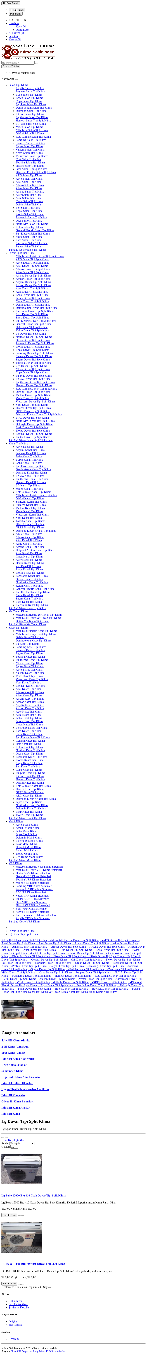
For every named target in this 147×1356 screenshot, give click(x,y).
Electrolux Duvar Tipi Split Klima (35, 311)
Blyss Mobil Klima (26, 834)
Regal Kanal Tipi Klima (29, 569)
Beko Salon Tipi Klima (29, 94)
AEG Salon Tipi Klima (29, 175)
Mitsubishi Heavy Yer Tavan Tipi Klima (38, 617)
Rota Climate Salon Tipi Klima (33, 136)
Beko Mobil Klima (26, 831)
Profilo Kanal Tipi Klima (30, 572)
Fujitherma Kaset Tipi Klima (32, 659)
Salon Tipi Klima (18, 84)
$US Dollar (15, 13)
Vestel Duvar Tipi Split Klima (32, 398)
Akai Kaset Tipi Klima (28, 688)
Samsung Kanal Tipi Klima (31, 501)
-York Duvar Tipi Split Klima (32, 982)
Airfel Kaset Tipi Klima (29, 669)
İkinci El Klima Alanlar (15, 1107)
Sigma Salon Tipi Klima (29, 146)
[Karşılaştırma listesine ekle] (22, 1215)
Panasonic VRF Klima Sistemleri (34, 889)
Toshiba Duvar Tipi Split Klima (33, 362)
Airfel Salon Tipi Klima (29, 178)
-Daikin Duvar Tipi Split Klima (84, 953)
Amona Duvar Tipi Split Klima (33, 275)
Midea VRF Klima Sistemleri (32, 882)
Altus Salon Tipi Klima (29, 188)
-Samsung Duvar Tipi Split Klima (104, 966)
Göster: (5, 1146)
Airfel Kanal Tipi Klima (29, 446)
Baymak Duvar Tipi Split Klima (34, 433)
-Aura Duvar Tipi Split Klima (74, 949)
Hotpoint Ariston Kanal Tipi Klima (35, 550)
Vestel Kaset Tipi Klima (29, 676)
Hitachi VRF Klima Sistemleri (33, 905)
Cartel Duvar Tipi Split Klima (32, 301)
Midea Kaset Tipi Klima (29, 663)
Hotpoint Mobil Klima (28, 847)
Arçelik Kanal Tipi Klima (30, 449)
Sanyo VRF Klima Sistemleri (32, 911)
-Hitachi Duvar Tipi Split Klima (70, 982)
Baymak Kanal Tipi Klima (31, 453)
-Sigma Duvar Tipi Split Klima (46, 969)
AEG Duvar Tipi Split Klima (32, 259)
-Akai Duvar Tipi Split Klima (53, 943)
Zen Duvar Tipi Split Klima (31, 365)
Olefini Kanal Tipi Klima (30, 498)
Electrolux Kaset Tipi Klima (32, 727)
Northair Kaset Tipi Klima (30, 750)
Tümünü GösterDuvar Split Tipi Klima (31, 440)
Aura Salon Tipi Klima (29, 198)
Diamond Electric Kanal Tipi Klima (36, 530)
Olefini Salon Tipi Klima (30, 133)
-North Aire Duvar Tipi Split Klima (95, 985)
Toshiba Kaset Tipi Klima (30, 656)
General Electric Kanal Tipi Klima (35, 588)
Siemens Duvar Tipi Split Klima (34, 356)
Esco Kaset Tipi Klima (28, 730)
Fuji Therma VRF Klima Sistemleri (36, 915)
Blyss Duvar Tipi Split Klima (32, 417)
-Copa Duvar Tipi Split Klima (54, 972)
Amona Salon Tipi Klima (30, 191)
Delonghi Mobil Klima (29, 837)
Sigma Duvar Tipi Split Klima (33, 359)
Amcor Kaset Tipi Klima (30, 701)
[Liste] (2, 1137)
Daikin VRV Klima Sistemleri (33, 873)
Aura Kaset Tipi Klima (29, 714)
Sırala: (5, 1143)
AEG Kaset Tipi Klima (29, 795)
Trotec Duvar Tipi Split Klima (33, 430)
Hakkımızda (15, 1301)
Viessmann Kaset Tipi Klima (32, 679)
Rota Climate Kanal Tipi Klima (33, 491)
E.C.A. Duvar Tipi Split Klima (33, 378)
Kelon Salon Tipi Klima (29, 227)
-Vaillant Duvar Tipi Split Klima (56, 978)
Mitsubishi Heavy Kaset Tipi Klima (36, 634)
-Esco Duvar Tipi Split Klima (69, 956)
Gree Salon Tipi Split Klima (31, 168)
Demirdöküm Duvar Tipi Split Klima (37, 307)
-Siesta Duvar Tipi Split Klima (105, 956)
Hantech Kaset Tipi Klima (30, 779)
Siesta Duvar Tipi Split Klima (32, 317)
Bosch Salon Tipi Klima (29, 97)
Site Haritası (15, 1324)
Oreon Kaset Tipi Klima (29, 753)
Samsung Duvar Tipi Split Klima (34, 353)
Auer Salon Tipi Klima (29, 194)
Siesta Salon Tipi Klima (29, 236)
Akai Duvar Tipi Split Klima (32, 265)
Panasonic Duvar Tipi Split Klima (35, 343)
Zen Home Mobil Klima (29, 856)
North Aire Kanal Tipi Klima (32, 582)
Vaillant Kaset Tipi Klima (30, 672)
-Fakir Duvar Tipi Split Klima (33, 988)
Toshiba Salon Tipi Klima (30, 162)
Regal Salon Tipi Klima (29, 210)
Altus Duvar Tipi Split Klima (32, 272)
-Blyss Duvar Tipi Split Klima (55, 985)
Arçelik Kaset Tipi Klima (30, 705)
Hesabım (14, 1338)
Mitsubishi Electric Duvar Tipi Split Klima (40, 256)
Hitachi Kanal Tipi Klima (30, 524)
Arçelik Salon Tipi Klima (30, 88)
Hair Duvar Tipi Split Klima (32, 327)
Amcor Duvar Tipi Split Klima (33, 278)
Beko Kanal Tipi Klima (29, 456)
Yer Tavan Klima (18, 611)
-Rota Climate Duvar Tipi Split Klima (114, 975)
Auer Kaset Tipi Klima (29, 711)
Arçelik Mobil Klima (27, 827)
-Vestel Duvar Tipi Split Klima (94, 978)
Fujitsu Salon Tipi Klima (30, 246)
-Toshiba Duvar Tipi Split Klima (85, 969)
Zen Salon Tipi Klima (28, 207)
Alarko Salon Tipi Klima (30, 185)
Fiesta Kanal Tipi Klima (29, 595)
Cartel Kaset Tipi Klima (29, 724)
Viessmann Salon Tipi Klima (32, 156)
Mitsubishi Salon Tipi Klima (32, 130)
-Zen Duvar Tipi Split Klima (122, 969)
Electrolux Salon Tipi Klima (32, 243)
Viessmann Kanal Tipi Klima (32, 514)
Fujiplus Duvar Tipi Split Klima (34, 375)
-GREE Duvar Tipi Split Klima (108, 982)
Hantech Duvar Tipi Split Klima (34, 385)
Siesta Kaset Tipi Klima (29, 734)
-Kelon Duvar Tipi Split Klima (121, 959)
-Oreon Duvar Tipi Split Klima (90, 962)
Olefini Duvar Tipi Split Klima (33, 391)
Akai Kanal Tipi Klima (29, 540)
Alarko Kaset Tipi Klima (30, 692)
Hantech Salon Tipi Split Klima (33, 120)
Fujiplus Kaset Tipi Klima (30, 772)
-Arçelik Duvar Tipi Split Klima (105, 946)
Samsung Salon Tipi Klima (31, 139)
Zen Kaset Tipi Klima (28, 766)
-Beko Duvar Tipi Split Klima (111, 949)
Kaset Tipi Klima (18, 627)
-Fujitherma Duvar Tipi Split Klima (30, 975)
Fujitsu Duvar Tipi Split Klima (33, 437)
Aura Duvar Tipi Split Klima (32, 291)
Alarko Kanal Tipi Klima (30, 537)
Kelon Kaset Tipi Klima (29, 747)
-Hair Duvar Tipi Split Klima (85, 959)
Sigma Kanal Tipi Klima (29, 598)
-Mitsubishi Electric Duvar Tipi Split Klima (73, 940)
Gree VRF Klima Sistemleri (31, 902)
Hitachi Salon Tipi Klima (30, 165)
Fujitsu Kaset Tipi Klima (30, 666)
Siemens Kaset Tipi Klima (30, 650)
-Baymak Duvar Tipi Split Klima (108, 988)
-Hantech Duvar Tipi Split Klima (71, 975)
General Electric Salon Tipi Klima (35, 230)
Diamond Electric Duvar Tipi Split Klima (39, 414)
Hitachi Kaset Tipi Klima (30, 789)
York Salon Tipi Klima (28, 159)
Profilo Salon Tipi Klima (30, 214)
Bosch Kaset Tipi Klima (29, 721)
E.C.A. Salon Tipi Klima (30, 114)
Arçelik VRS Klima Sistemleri (33, 918)
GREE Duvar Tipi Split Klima (33, 411)
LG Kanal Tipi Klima (28, 485)
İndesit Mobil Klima (27, 850)
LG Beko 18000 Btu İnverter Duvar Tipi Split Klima (33, 1263)
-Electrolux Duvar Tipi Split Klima (30, 956)
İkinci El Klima (10, 1113)
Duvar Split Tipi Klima (22, 252)
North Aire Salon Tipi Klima (32, 223)
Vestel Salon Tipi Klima (29, 152)
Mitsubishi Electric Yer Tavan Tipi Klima (39, 614)
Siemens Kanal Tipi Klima (31, 504)
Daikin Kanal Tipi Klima (30, 563)
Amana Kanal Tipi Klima (30, 546)
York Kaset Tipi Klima (28, 682)
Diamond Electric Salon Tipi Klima (36, 172)
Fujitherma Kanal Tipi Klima (32, 479)
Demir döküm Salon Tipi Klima (34, 107)
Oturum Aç (22, 29)
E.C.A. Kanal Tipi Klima (30, 475)
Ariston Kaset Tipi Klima (30, 708)
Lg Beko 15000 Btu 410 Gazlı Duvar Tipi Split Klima (33, 1195)
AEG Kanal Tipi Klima (29, 533)
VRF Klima (15, 863)
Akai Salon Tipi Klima (28, 181)
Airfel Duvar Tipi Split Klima (32, 262)
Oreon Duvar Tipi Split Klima (33, 340)
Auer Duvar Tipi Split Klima (32, 288)
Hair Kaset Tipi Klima (28, 743)
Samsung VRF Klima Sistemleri (34, 885)
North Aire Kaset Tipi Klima (32, 805)
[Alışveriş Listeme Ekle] (19, 1215)
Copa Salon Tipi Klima (29, 101)
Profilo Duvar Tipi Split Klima (33, 346)
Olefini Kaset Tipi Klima (30, 782)
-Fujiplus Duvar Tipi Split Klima (92, 972)
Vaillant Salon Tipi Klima (30, 149)
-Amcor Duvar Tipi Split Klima (67, 946)
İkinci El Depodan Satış (24, 1351)
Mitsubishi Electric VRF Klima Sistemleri (39, 866)
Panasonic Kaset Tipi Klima (31, 756)
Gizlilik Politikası (18, 1304)
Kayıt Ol (21, 26)
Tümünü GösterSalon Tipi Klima (27, 249)
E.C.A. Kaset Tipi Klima (30, 776)
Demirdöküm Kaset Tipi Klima (33, 640)
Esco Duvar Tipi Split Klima (32, 314)
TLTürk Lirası (17, 10)
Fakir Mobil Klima (26, 844)
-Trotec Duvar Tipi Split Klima (69, 988)
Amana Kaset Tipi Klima (30, 698)
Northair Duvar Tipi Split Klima (34, 336)
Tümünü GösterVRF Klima (24, 921)
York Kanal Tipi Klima (29, 517)
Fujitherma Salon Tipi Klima (32, 117)
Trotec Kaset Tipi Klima (29, 814)
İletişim (13, 1321)
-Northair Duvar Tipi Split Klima (51, 962)
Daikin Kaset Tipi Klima (30, 637)
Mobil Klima (16, 821)
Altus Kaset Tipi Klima (29, 695)
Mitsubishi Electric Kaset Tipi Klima (36, 630)
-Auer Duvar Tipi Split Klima (38, 949)
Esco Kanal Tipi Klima (29, 601)
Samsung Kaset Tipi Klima (31, 646)
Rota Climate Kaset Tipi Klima (33, 785)
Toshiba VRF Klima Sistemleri (33, 879)
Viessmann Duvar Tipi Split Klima (35, 401)
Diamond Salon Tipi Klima (31, 110)
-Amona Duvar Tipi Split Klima (28, 946)
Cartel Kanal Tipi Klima (29, 556)
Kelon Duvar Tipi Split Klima (32, 330)
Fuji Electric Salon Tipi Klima (33, 233)
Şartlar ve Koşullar (19, 1307)
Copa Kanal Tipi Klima (29, 462)
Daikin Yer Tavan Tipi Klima (32, 621)
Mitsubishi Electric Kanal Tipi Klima (36, 495)
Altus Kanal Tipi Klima (29, 543)
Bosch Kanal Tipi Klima (29, 459)
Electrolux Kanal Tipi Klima (32, 604)
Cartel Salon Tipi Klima (29, 201)
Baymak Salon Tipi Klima (30, 91)
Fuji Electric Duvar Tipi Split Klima (36, 320)
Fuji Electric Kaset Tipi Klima (33, 737)
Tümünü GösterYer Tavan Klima (27, 624)
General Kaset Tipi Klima (30, 740)
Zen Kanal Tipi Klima (28, 566)
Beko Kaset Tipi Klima (29, 718)
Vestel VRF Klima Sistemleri (32, 895)
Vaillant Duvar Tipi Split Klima (33, 395)
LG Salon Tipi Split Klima (31, 123)
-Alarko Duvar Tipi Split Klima (90, 943)
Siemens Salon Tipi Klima (30, 143)
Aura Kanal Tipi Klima (29, 553)
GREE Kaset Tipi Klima (30, 792)
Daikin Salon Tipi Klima (30, 204)
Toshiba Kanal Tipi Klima (30, 521)
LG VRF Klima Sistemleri (31, 892)
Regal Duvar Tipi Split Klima (32, 349)
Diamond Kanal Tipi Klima (31, 472)
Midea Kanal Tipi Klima (29, 488)
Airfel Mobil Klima (27, 824)
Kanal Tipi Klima (18, 443)
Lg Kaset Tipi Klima (27, 643)
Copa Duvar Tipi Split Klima (32, 372)
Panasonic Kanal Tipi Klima (32, 575)
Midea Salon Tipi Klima (29, 126)
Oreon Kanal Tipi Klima (29, 579)
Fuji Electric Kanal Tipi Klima (33, 592)
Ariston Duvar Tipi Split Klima (33, 285)
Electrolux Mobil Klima (29, 840)
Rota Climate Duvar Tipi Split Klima (36, 388)
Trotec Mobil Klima (27, 853)
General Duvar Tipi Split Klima (33, 323)
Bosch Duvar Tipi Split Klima (33, 298)
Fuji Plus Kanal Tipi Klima (31, 466)
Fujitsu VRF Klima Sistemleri (32, 898)
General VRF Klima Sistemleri (33, 876)
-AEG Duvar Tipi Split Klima (118, 940)
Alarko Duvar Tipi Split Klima (33, 269)
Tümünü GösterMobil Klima (25, 860)
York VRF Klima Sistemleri (31, 908)
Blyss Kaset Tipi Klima (29, 802)
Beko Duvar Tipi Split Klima (32, 294)
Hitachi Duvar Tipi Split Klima (33, 407)
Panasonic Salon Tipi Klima (31, 217)
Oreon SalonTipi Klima (29, 220)
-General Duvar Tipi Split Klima (47, 959)
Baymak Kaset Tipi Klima (30, 685)
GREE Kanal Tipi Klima (30, 527)
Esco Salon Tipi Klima (28, 240)
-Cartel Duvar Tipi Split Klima (46, 953)
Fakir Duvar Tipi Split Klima (32, 427)
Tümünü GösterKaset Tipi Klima (27, 818)
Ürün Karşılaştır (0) (12, 1140)
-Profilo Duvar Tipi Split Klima (28, 966)
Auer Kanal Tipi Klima (29, 559)
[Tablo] (6, 1137)
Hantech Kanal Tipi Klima (31, 482)
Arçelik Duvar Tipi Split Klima (33, 282)
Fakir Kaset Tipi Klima (29, 811)
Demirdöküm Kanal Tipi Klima (33, 469)
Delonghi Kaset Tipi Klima (31, 808)
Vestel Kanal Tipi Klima (29, 511)
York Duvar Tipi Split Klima (32, 404)
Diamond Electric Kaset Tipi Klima (36, 798)
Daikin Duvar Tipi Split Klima (33, 304)
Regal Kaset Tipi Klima (29, 763)
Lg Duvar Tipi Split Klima (31, 333)
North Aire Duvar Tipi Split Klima (35, 420)
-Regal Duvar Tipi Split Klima (65, 966)
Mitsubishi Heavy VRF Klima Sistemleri (39, 869)
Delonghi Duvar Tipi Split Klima (34, 424)
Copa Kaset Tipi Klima (29, 769)
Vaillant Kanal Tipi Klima (30, 508)
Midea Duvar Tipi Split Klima (33, 369)
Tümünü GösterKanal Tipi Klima (27, 608)
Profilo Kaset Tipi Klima (30, 760)
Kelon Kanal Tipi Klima (29, 585)
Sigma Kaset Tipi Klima (29, 653)
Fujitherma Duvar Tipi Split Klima (35, 382)
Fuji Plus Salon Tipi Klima (31, 104)
